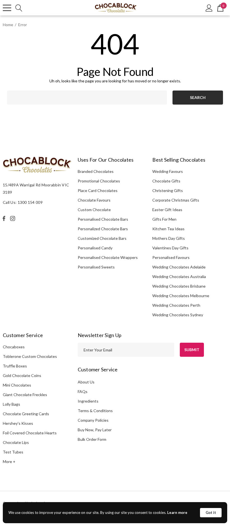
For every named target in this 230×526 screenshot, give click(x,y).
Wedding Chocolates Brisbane (179, 286)
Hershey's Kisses (18, 423)
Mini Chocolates (17, 385)
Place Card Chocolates (98, 190)
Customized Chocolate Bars (102, 238)
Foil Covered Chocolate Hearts (30, 432)
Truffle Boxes (15, 366)
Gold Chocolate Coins (22, 375)
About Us (86, 382)
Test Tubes (13, 452)
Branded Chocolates (96, 171)
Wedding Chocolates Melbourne (180, 295)
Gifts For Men (164, 219)
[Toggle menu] (7, 8)
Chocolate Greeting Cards (26, 413)
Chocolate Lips (16, 442)
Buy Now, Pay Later (95, 429)
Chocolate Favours (94, 200)
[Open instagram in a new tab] (13, 218)
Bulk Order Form (92, 439)
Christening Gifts (167, 190)
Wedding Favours (167, 171)
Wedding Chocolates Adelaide (179, 267)
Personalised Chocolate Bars (103, 219)
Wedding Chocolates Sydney (177, 314)
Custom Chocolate (94, 209)
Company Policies (93, 420)
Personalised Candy (95, 247)
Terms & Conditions (95, 410)
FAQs (83, 391)
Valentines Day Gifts (170, 247)
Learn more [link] (177, 512)
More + (9, 461)
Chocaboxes (14, 346)
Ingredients (88, 401)
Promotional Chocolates (99, 181)
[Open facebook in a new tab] (3, 218)
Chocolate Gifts (166, 181)
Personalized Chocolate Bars (103, 228)
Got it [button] (211, 512)
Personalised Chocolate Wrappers (108, 257)
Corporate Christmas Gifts (175, 200)
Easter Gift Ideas (167, 209)
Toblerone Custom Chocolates (30, 356)
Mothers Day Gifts (168, 238)
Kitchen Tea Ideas (168, 228)
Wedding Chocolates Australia (179, 276)
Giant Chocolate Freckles (25, 394)
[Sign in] (209, 8)
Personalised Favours (171, 257)
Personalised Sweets (96, 267)
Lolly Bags (11, 404)
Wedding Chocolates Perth (176, 305)
